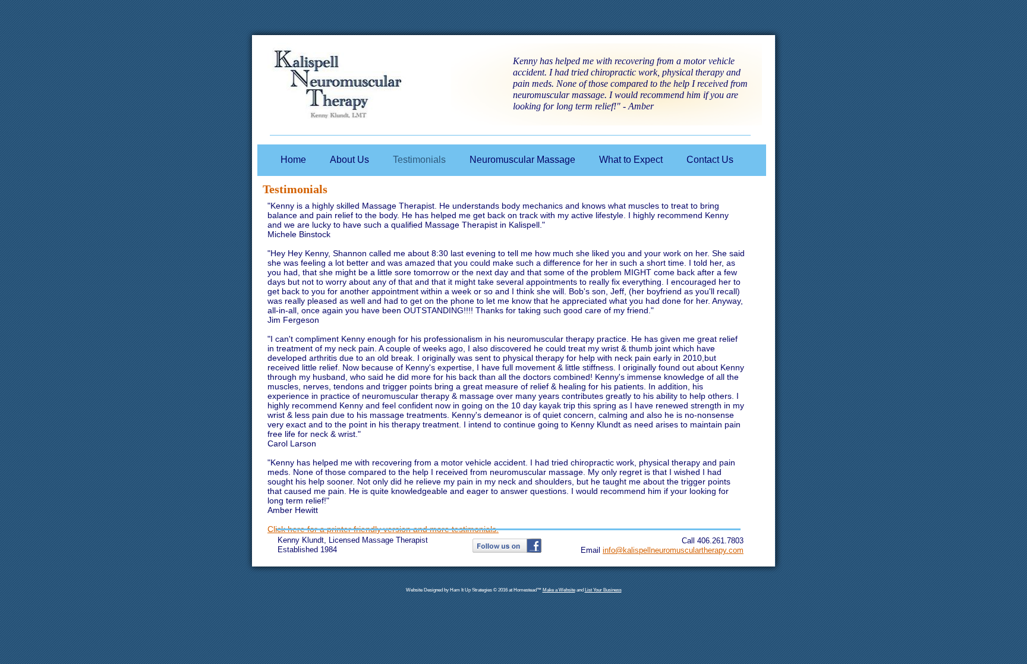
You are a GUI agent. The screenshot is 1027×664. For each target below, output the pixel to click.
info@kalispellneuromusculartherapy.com (673, 550)
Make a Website (559, 590)
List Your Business (603, 590)
